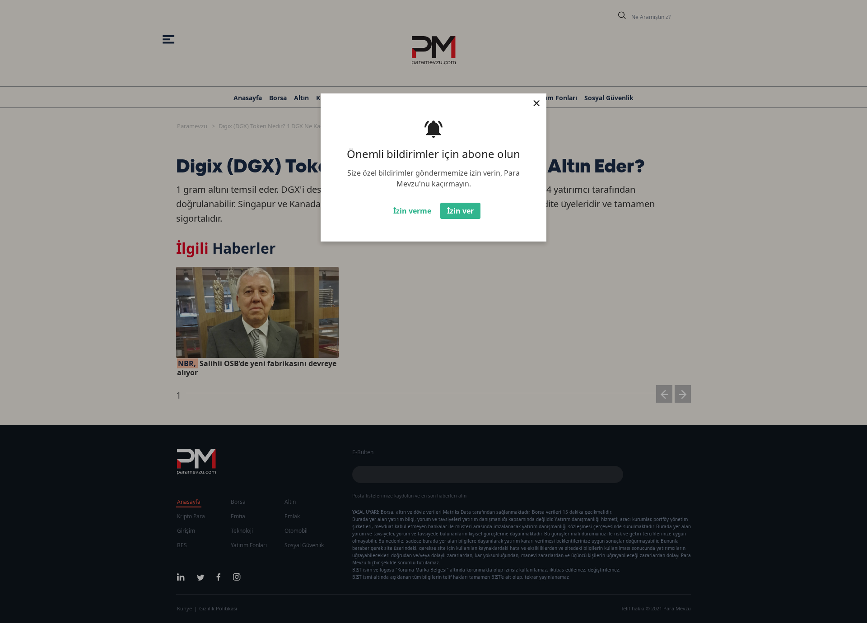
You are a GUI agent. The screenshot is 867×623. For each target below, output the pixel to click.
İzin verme (412, 211)
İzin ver (460, 211)
